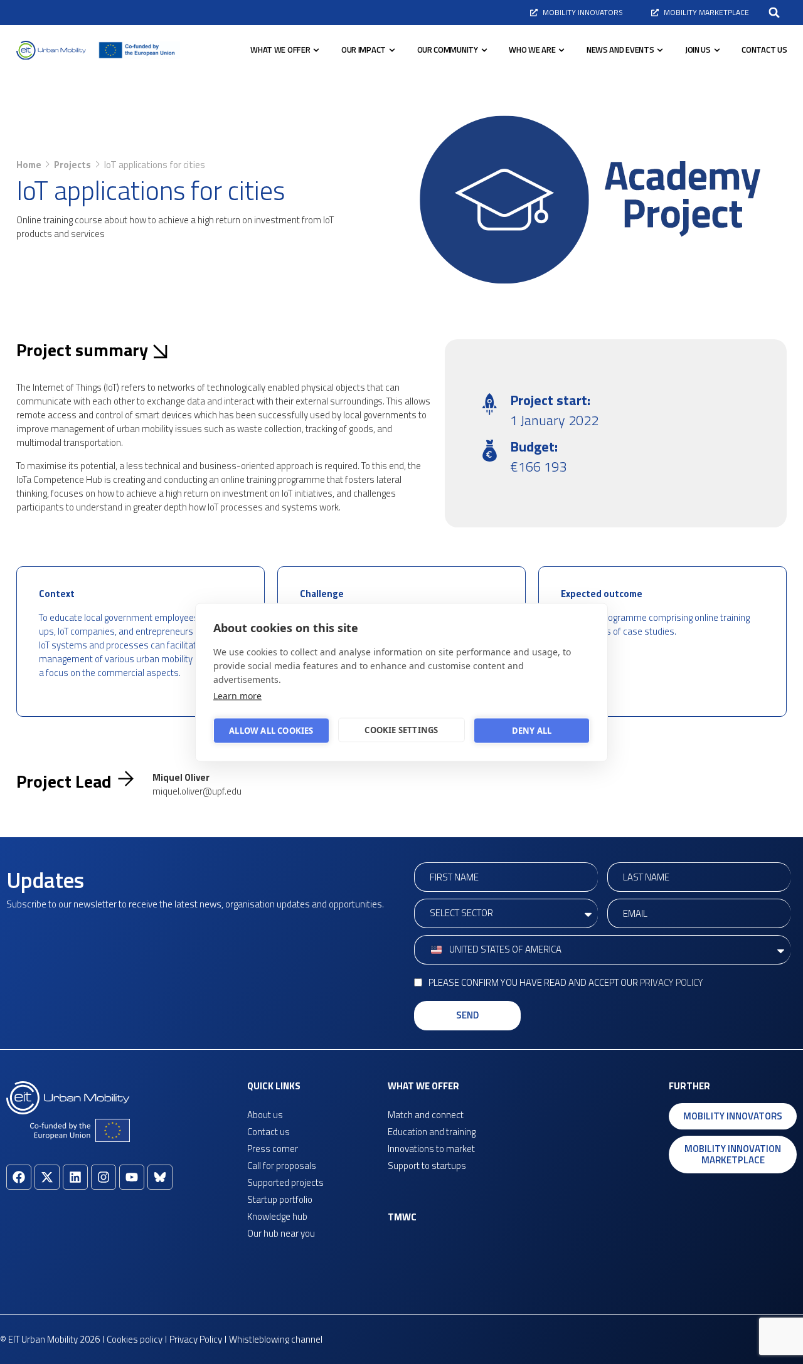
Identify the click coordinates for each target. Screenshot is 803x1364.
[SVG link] (51, 50)
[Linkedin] (75, 1177)
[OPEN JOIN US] (717, 50)
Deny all (532, 730)
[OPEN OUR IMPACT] (392, 50)
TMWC (402, 1217)
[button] (774, 12)
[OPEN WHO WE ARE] (561, 50)
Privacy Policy (671, 982)
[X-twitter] (47, 1177)
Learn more (237, 695)
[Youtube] (131, 1177)
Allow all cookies (271, 730)
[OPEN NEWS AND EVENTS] (660, 50)
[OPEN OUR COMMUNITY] (484, 50)
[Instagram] (103, 1177)
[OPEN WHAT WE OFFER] (316, 50)
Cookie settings (401, 730)
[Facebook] (18, 1177)
